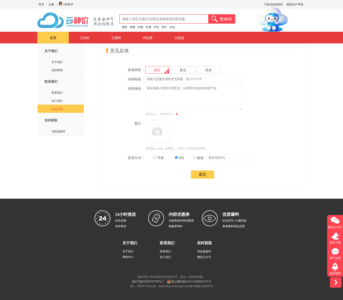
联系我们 (57, 92)
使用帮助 (57, 70)
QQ (181, 157)
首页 (53, 37)
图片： (139, 123)
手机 (156, 27)
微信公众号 (204, 257)
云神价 (85, 37)
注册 (51, 4)
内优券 (148, 37)
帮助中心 (128, 257)
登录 (41, 4)
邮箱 (200, 157)
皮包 (172, 27)
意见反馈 (57, 109)
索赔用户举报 (295, 4)
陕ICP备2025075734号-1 (148, 281)
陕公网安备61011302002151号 (191, 281)
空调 (148, 27)
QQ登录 (68, 4)
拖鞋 (124, 27)
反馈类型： (136, 69)
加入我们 (57, 100)
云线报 (179, 37)
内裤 (140, 27)
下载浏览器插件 (273, 4)
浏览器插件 (59, 131)
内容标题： (136, 79)
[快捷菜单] (336, 282)
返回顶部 (335, 273)
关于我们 (57, 62)
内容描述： (136, 88)
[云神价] (75, 20)
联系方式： (136, 157)
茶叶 (164, 27)
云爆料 (116, 37)
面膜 (132, 27)
